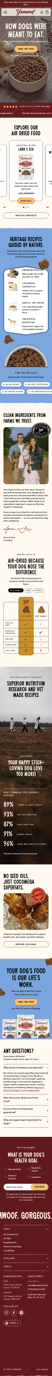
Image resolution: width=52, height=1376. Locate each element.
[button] (47, 12)
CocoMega (8, 1250)
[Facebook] (14, 1312)
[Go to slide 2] (26, 207)
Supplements (9, 1242)
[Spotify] (21, 1312)
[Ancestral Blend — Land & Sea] (26, 170)
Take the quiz (26, 49)
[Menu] (5, 12)
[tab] (16, 590)
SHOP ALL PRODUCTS (26, 215)
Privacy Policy (27, 1197)
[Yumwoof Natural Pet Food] (25, 12)
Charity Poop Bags (12, 1246)
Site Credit (42, 1370)
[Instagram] (6, 1312)
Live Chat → (33, 1281)
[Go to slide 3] (28, 207)
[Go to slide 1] (23, 207)
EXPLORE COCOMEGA (26, 944)
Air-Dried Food (10, 1234)
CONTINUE (39, 1187)
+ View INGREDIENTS (26, 193)
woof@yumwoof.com (38, 1285)
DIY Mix (7, 1238)
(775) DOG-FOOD (36, 1289)
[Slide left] (4, 207)
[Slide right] (47, 207)
